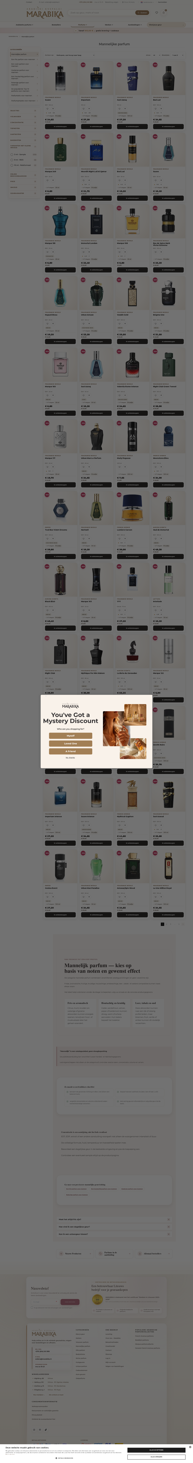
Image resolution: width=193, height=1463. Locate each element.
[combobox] (190, 1447)
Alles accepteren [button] (156, 1450)
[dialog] (96, 1453)
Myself (70, 735)
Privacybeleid (10, 1454)
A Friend (71, 751)
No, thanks (70, 757)
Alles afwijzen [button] (156, 1457)
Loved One (70, 743)
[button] (64, 1458)
